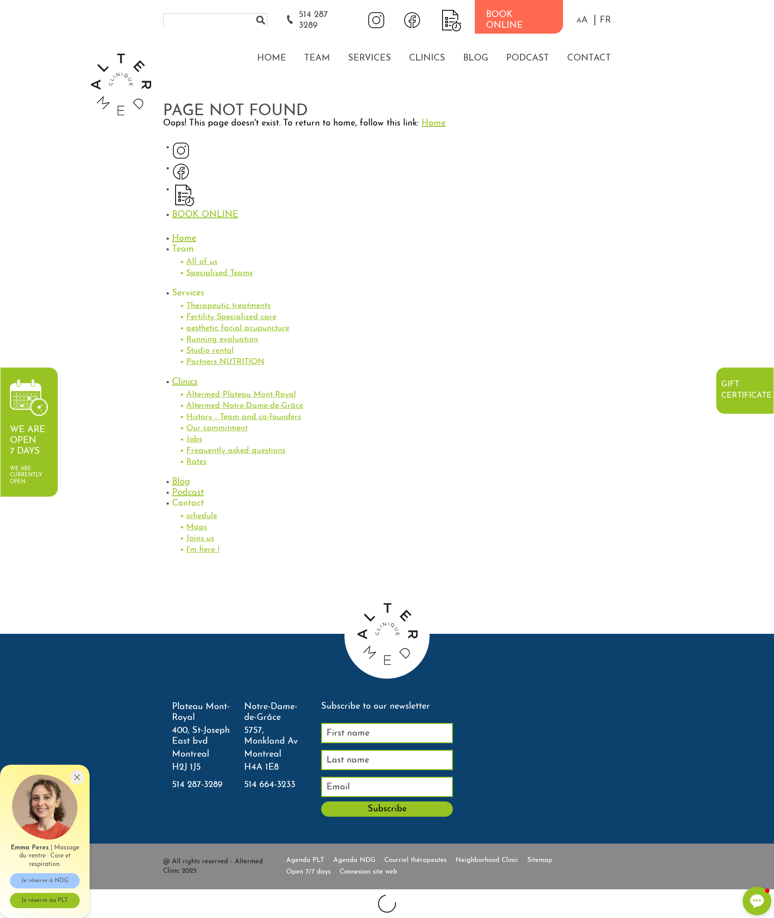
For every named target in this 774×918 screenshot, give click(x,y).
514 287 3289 (313, 20)
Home (271, 58)
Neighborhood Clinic (487, 860)
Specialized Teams (219, 273)
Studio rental (210, 351)
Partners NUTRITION (225, 362)
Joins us (200, 539)
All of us (201, 262)
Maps (196, 528)
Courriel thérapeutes (415, 860)
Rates (196, 462)
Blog (475, 58)
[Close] (77, 777)
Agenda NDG (354, 860)
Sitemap (539, 860)
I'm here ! (202, 550)
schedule (201, 516)
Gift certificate (746, 390)
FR (605, 20)
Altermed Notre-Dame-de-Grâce (244, 406)
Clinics (427, 58)
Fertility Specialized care (231, 317)
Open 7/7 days (308, 872)
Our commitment (217, 428)
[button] (582, 20)
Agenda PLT (305, 860)
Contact (589, 58)
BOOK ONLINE (504, 20)
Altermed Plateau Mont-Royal (241, 395)
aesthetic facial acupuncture (237, 329)
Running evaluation (222, 340)
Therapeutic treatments (228, 306)
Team (317, 58)
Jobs (194, 440)
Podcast (527, 58)
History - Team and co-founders (243, 417)
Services (369, 58)
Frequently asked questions (235, 451)
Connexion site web (368, 872)
